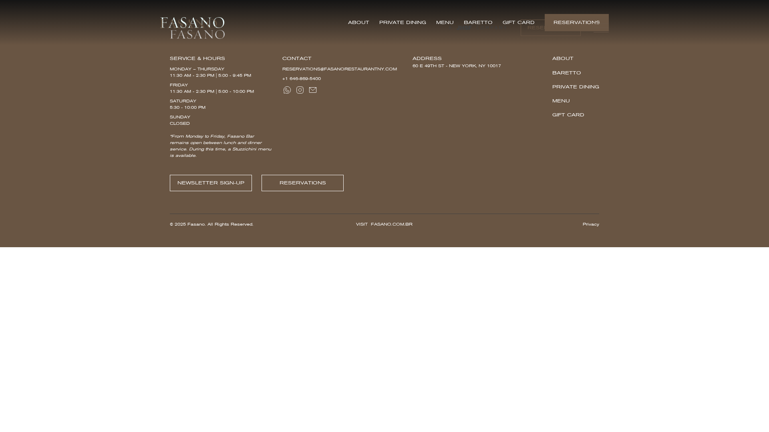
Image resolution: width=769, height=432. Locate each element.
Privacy (591, 224)
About (563, 58)
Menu (561, 101)
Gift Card (568, 115)
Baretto (566, 73)
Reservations (550, 27)
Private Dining (575, 87)
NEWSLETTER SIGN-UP (210, 183)
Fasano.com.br (392, 224)
